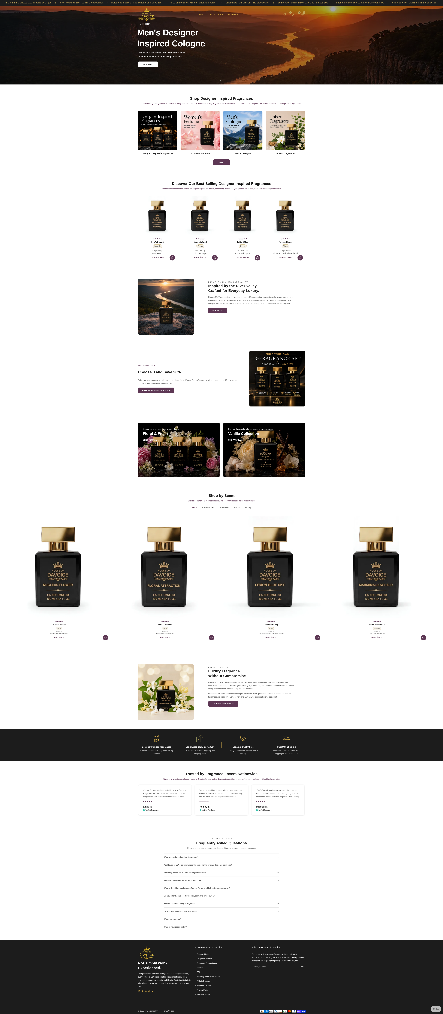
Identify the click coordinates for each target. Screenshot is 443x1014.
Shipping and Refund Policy (208, 977)
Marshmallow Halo (377, 625)
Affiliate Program (203, 981)
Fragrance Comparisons (206, 963)
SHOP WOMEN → (149, 62)
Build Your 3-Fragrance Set (156, 390)
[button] (285, 14)
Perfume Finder (203, 954)
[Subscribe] (302, 967)
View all (221, 162)
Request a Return (203, 986)
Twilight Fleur (157, 242)
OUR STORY (218, 310)
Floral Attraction (165, 625)
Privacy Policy (202, 990)
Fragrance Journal (204, 959)
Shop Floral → (151, 440)
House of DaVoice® (166, 1011)
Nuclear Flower (200, 242)
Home (202, 14)
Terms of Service (203, 994)
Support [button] (231, 14)
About (221, 14)
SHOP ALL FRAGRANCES (223, 704)
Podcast (200, 968)
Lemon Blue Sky (271, 625)
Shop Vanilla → (236, 440)
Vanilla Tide (243, 242)
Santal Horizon (285, 242)
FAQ (198, 972)
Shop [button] (210, 14)
